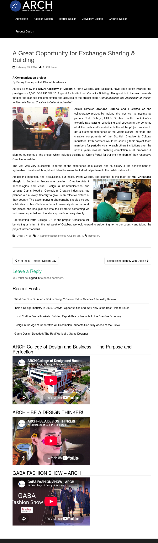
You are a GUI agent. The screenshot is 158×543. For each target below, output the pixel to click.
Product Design (24, 31)
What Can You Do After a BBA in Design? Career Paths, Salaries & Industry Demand (65, 299)
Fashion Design (43, 19)
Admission (21, 19)
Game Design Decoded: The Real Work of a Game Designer (51, 333)
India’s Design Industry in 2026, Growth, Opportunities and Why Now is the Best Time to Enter (71, 308)
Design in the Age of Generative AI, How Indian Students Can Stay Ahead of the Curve (67, 325)
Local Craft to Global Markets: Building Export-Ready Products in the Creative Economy (67, 316)
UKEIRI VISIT (25, 235)
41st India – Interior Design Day (36, 261)
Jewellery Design (92, 19)
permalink (93, 235)
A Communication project (52, 235)
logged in (34, 278)
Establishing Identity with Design (127, 261)
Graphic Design (118, 19)
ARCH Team (50, 67)
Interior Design (67, 19)
